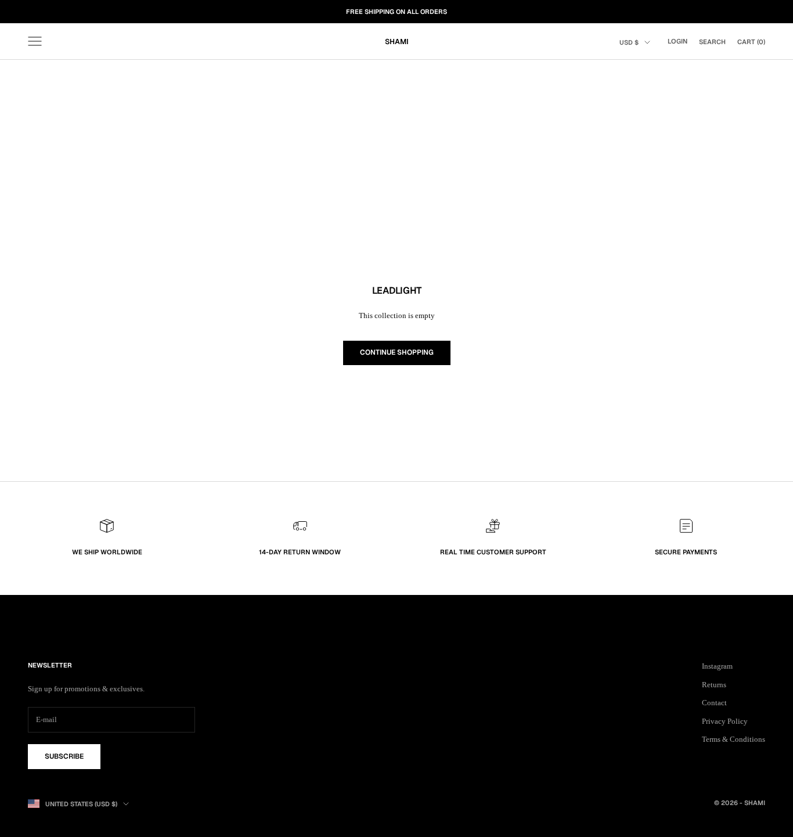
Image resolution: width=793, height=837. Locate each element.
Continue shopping (397, 352)
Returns (714, 684)
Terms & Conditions (733, 739)
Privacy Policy (725, 721)
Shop (63, 76)
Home (36, 76)
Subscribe (64, 756)
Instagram (717, 666)
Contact (714, 702)
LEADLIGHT (99, 76)
